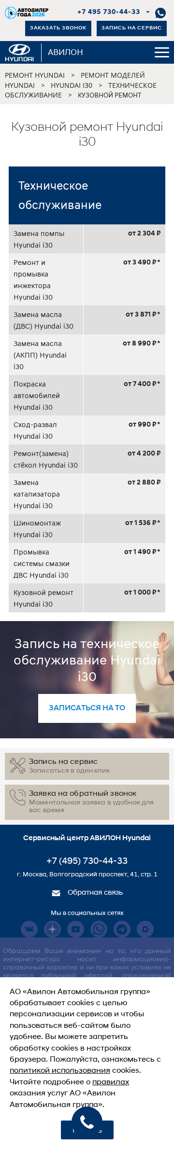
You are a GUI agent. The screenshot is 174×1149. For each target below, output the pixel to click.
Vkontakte (29, 929)
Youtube (75, 929)
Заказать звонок (58, 28)
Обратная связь (94, 893)
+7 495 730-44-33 (109, 12)
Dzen (52, 929)
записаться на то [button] (87, 708)
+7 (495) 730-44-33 (87, 861)
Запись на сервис (132, 28)
